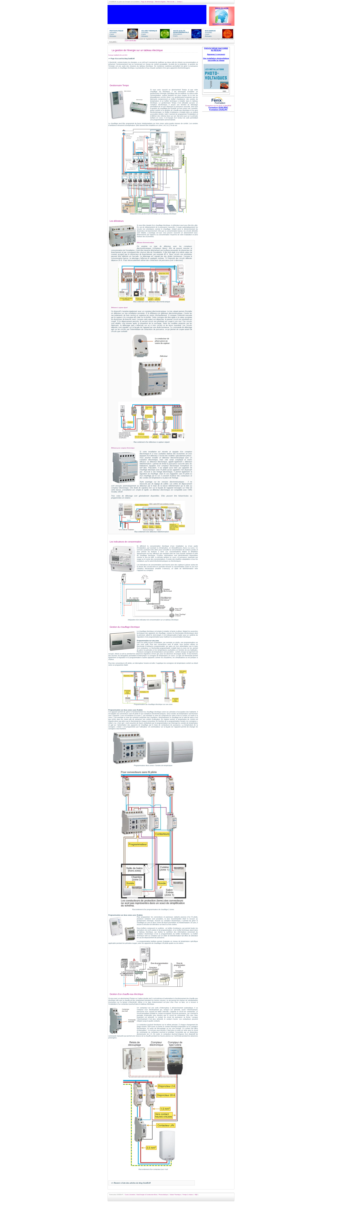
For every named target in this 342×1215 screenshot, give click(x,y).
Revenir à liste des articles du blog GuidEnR (132, 1183)
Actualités (113, 32)
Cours (112, 34)
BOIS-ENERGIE (210, 31)
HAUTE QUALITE (179, 31)
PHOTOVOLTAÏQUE (116, 31)
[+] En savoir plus (192, 39)
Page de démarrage (147, 1)
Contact (179, 1)
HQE (196, 1194)
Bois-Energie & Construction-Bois (147, 1194)
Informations (177, 34)
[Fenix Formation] (218, 104)
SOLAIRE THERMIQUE (149, 31)
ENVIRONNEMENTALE (181, 32)
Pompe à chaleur (187, 1194)
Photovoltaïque (163, 1194)
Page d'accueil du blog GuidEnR (123, 59)
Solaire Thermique (175, 1194)
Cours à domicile (130, 1194)
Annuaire (113, 36)
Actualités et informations (221, 24)
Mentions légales (160, 1)
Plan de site (170, 1)
